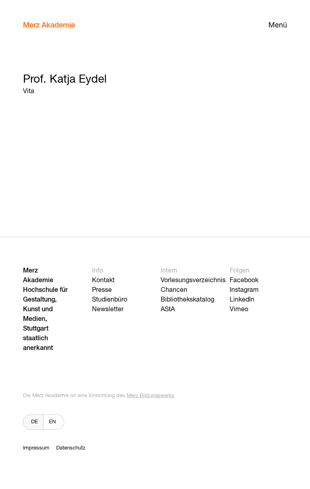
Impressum (36, 448)
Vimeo (239, 309)
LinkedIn (242, 300)
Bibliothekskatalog (187, 300)
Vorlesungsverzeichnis (193, 280)
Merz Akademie (49, 25)
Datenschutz (70, 448)
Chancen (174, 290)
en (52, 421)
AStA (168, 309)
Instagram (244, 290)
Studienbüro (109, 300)
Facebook (244, 280)
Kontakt (103, 280)
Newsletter (108, 309)
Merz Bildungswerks (150, 395)
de (34, 421)
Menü (277, 25)
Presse (102, 290)
